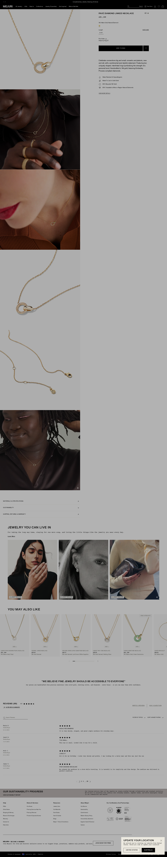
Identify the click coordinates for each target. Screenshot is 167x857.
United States (132, 850)
